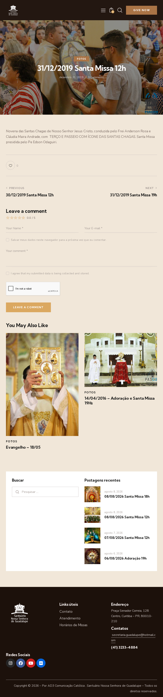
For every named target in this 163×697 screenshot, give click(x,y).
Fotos (81, 59)
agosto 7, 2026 (113, 533)
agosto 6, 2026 (113, 553)
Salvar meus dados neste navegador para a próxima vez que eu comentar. (58, 240)
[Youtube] (30, 663)
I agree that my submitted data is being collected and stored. (50, 273)
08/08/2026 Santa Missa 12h (126, 517)
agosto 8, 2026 (113, 491)
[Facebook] (20, 663)
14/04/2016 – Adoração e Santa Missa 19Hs (119, 400)
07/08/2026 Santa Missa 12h (126, 538)
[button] (103, 10)
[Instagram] (10, 663)
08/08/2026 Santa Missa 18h (126, 496)
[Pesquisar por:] (45, 492)
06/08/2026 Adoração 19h (125, 558)
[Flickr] (41, 663)
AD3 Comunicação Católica (67, 686)
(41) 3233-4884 (124, 647)
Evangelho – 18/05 (23, 447)
